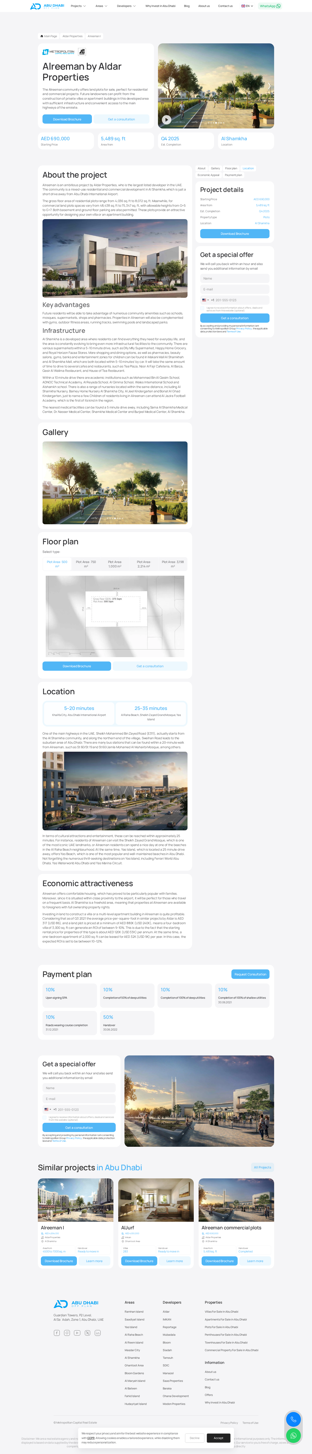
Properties (213, 1302)
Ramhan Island (134, 1312)
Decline (195, 1438)
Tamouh (168, 1358)
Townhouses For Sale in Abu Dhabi (226, 1342)
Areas (129, 1302)
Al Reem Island (134, 1342)
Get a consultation (121, 119)
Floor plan (231, 168)
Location (248, 168)
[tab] (57, 564)
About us (204, 6)
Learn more (94, 1261)
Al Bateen (131, 1388)
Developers (172, 1302)
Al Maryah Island (135, 1381)
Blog (187, 6)
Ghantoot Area (134, 1365)
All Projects (262, 1167)
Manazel (168, 1373)
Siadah (167, 1350)
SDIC (166, 1365)
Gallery (215, 168)
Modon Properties (174, 1404)
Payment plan (233, 175)
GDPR (90, 1438)
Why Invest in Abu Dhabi (160, 6)
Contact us (225, 6)
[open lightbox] (115, 482)
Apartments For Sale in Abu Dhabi (226, 1319)
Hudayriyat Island (136, 1404)
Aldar (166, 1312)
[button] (79, 6)
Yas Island (131, 1327)
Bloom (167, 1342)
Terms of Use (233, 331)
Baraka (167, 1388)
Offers (209, 1395)
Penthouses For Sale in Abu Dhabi (226, 1335)
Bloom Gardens (134, 1373)
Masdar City (132, 1350)
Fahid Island (132, 1396)
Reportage (169, 1327)
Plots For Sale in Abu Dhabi (221, 1327)
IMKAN (167, 1319)
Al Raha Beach (134, 1335)
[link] (76, 1223)
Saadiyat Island (134, 1319)
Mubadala (169, 1335)
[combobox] (207, 300)
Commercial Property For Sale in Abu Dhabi (231, 1350)
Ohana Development (176, 1396)
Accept (218, 1438)
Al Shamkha (132, 1358)
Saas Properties (173, 1381)
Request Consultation (250, 974)
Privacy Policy (244, 328)
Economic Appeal (208, 175)
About (201, 168)
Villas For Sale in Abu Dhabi (221, 1312)
